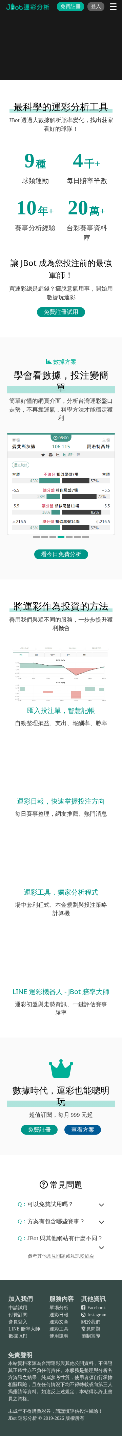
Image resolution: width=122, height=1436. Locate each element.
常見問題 (56, 1256)
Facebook (96, 1307)
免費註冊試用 (61, 312)
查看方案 (82, 1130)
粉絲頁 (87, 1256)
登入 (96, 6)
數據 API (17, 1336)
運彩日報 (58, 1314)
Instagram (96, 1314)
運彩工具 (58, 1329)
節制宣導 (90, 1336)
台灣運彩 (50, 1363)
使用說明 (58, 1336)
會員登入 (17, 1321)
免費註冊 (70, 6)
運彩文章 (58, 1321)
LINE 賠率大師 (24, 1329)
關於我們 (90, 1321)
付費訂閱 (17, 1314)
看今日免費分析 (61, 554)
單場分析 (58, 1307)
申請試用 (17, 1307)
